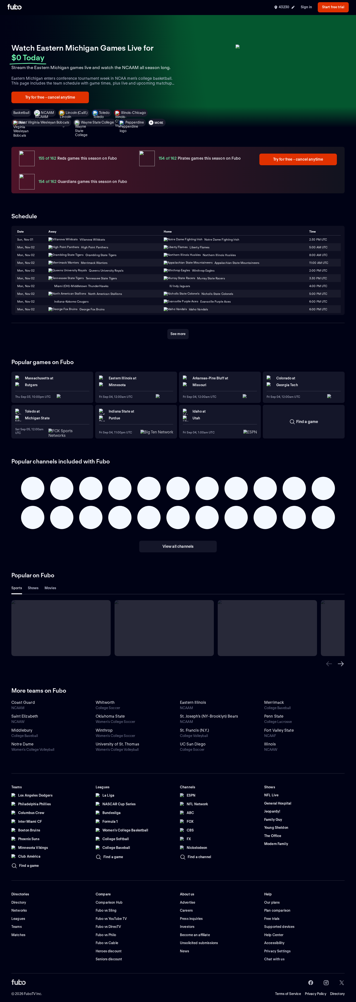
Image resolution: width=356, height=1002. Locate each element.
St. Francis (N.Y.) (194, 730)
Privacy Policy (315, 994)
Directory (337, 994)
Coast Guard (23, 702)
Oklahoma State (110, 716)
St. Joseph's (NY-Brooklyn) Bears (209, 716)
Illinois (270, 744)
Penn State (274, 716)
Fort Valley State (279, 730)
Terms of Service (288, 994)
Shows (33, 588)
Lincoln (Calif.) (76, 113)
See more (178, 334)
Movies (50, 588)
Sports (16, 588)
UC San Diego (193, 744)
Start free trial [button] (333, 7)
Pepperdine (134, 122)
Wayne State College (97, 122)
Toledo (104, 113)
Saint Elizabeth (24, 716)
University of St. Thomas (117, 744)
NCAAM (47, 113)
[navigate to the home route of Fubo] (14, 7)
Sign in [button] (306, 7)
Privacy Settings (277, 951)
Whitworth (105, 702)
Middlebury (21, 730)
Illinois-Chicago (133, 113)
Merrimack (274, 702)
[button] (329, 664)
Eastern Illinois (193, 702)
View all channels (178, 546)
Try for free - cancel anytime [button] (50, 97)
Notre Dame (22, 744)
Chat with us (274, 959)
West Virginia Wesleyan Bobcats (44, 122)
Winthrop (104, 730)
